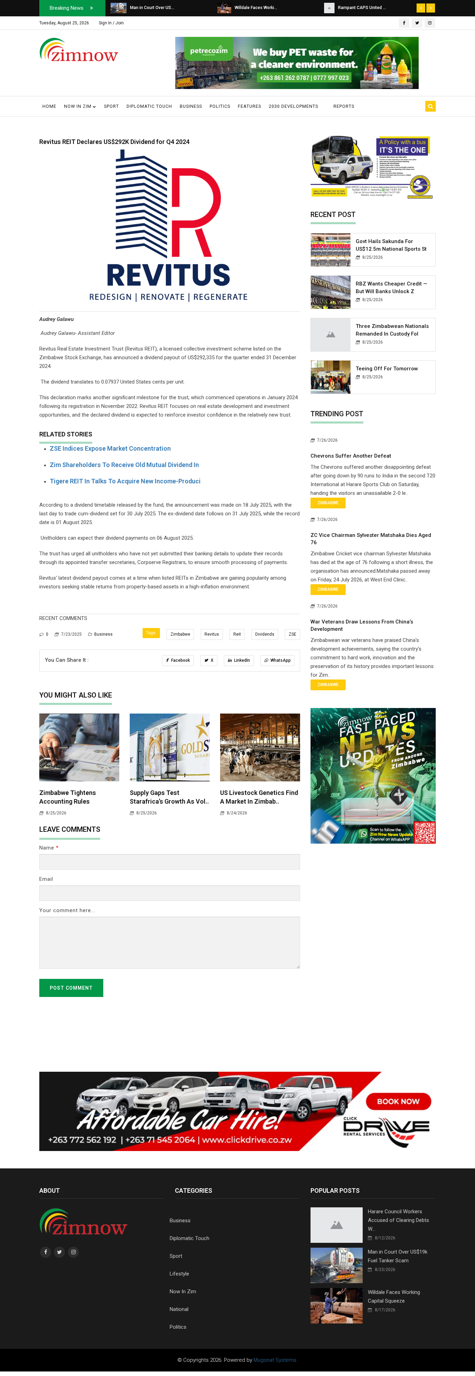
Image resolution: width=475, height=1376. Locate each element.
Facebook (180, 660)
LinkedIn (241, 660)
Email (46, 879)
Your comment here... (67, 910)
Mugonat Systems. (275, 1360)
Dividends (264, 634)
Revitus (211, 634)
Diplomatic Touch (149, 106)
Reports (343, 106)
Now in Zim (78, 106)
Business (191, 106)
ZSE (292, 634)
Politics (220, 106)
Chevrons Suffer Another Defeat (351, 456)
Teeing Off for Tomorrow (387, 368)
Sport (111, 106)
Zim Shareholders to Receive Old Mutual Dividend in (124, 464)
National (179, 1309)
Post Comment (71, 988)
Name (49, 848)
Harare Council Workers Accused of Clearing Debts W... (398, 1220)
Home (49, 106)
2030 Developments (293, 106)
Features (249, 106)
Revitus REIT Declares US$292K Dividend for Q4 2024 (114, 141)
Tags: (151, 632)
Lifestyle (179, 1274)
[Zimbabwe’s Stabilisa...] (330, 8)
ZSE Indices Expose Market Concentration (110, 448)
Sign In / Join (111, 23)
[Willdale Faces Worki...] (117, 8)
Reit (237, 634)
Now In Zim (183, 1291)
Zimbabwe (180, 634)
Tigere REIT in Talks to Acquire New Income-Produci (125, 481)
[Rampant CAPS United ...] (222, 8)
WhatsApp (280, 660)
